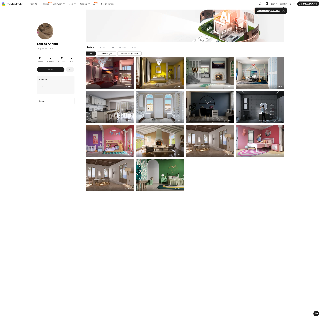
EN (291, 3)
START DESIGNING (306, 3)
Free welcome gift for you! (268, 10)
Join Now (283, 3)
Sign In (274, 3)
